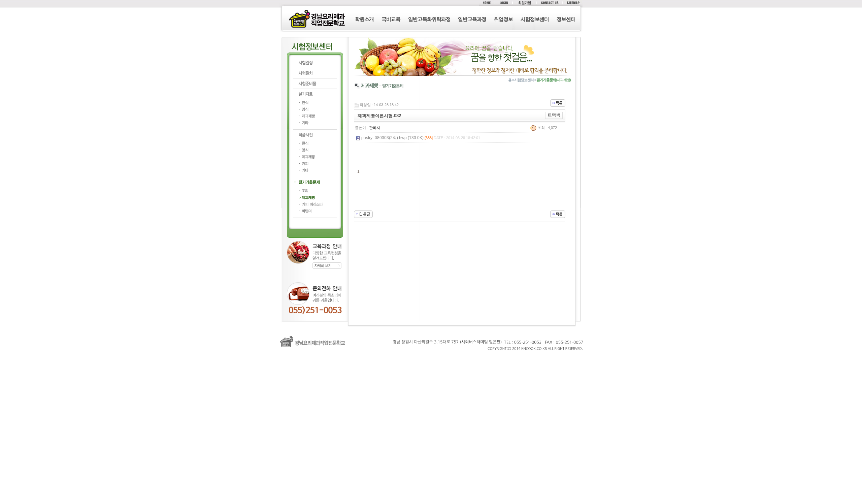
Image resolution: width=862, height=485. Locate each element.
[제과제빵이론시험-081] (363, 214)
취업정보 (503, 19)
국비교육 (391, 19)
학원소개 (364, 19)
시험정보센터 (535, 19)
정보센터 (566, 19)
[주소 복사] (554, 115)
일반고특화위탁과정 (429, 19)
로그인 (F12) (431, 357)
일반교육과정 (472, 19)
